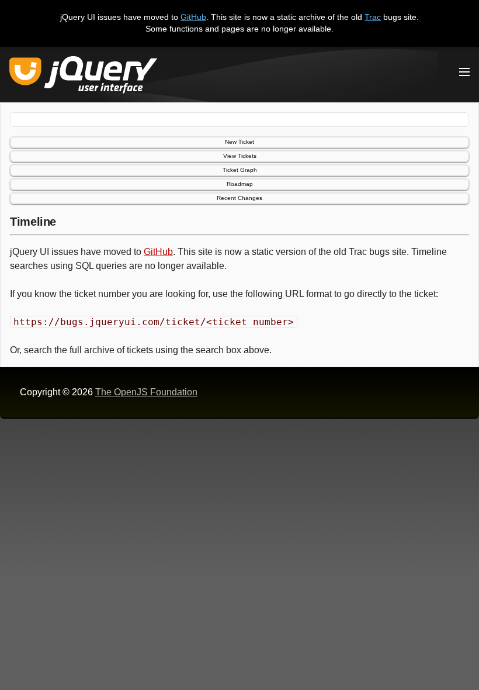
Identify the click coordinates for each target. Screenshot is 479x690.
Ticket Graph (240, 170)
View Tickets (239, 156)
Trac (373, 17)
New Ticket (239, 142)
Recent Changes (239, 198)
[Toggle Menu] (464, 72)
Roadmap (240, 184)
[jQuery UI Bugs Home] (83, 77)
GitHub (193, 17)
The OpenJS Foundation (146, 392)
